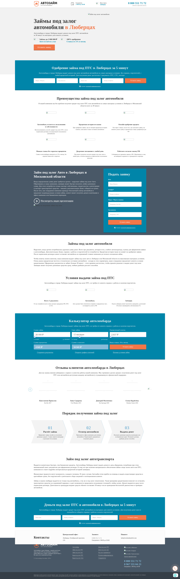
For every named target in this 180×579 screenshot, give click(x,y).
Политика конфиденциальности (105, 555)
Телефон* (111, 189)
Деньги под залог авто (103, 550)
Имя (109, 179)
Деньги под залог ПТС (103, 547)
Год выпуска (112, 210)
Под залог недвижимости (104, 552)
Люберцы (103, 4)
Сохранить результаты (45, 352)
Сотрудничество (102, 558)
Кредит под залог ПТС (77, 555)
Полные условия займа (121, 352)
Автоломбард (75, 547)
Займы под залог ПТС (77, 550)
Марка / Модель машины (115, 200)
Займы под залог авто (77, 552)
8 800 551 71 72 (137, 3)
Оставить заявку (44, 47)
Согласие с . (91, 86)
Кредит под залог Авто (77, 558)
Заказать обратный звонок (139, 5)
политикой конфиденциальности (93, 86)
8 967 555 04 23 (132, 564)
